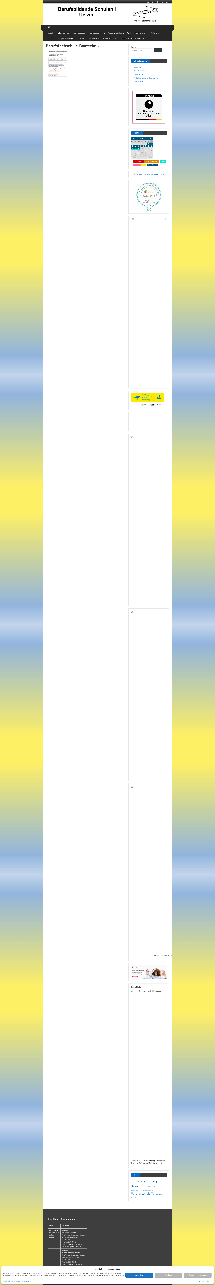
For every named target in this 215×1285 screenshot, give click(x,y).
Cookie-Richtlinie (8, 1281)
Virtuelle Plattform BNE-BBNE (132, 39)
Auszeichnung (147, 1181)
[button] (210, 1269)
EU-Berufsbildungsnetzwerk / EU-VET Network (98, 39)
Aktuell (50, 33)
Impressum (25, 1281)
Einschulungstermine (141, 71)
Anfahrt (52, 1235)
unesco (161, 1194)
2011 (132, 1182)
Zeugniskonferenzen (151, 162)
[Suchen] (158, 50)
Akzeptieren (139, 1275)
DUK (143, 1187)
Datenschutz (17, 1281)
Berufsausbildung (96, 33)
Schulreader (138, 82)
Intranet (52, 1237)
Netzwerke (155, 33)
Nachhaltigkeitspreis (136, 1190)
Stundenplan (138, 74)
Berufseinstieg (79, 33)
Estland (147, 1187)
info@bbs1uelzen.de (74, 1247)
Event (143, 165)
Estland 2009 (152, 1187)
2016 (135, 1182)
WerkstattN (134, 1197)
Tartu (155, 1193)
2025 (134, 158)
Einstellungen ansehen (198, 1275)
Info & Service (63, 33)
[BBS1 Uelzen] (49, 27)
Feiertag (136, 165)
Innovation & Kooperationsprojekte (61, 39)
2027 (150, 158)
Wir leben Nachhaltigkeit (136, 33)
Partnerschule (141, 1193)
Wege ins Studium (115, 33)
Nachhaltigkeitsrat (147, 1190)
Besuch (136, 1186)
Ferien (163, 162)
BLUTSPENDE (138, 162)
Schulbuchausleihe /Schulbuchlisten (147, 78)
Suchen (133, 47)
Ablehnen (168, 1275)
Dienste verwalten (204, 1281)
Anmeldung (138, 67)
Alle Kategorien (152, 165)
